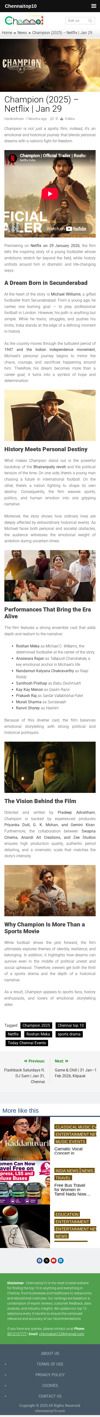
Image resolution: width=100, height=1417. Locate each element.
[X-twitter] (47, 1261)
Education (67, 1215)
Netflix (13, 1034)
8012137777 (17, 1334)
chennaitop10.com (50, 1411)
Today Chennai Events (27, 1043)
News (87, 1171)
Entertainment (72, 1222)
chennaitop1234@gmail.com (61, 1334)
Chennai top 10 (71, 1025)
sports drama (69, 1034)
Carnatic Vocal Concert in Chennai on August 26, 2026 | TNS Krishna (71, 1153)
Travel (63, 1178)
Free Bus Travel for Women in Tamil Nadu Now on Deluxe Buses (70, 1189)
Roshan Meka (38, 1034)
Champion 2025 (36, 1025)
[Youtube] (54, 1261)
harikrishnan (14, 119)
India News (67, 1171)
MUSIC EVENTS (70, 1142)
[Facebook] (39, 1261)
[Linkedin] (61, 1261)
